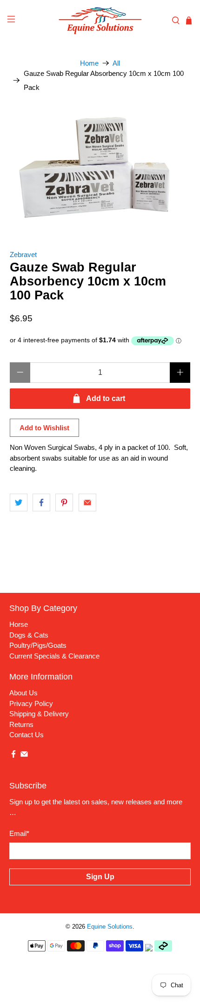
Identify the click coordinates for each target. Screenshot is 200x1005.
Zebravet (23, 254)
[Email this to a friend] (87, 502)
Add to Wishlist (44, 428)
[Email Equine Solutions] (24, 756)
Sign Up (100, 877)
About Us (23, 693)
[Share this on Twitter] (18, 502)
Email (19, 833)
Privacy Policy (31, 703)
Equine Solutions (110, 927)
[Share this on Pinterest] (64, 502)
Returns (21, 724)
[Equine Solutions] (100, 20)
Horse (18, 624)
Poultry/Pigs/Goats (38, 645)
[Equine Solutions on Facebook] (13, 756)
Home (89, 63)
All (116, 63)
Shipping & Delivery (39, 714)
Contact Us (26, 735)
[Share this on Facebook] (41, 502)
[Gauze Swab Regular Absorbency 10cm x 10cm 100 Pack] (100, 167)
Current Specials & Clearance (54, 656)
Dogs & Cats (28, 635)
